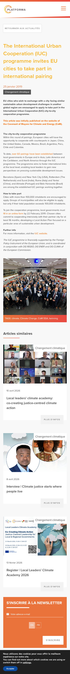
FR (38, 625)
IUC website (41, 233)
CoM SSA (43, 318)
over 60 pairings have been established (32, 154)
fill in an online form (13, 213)
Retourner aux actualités (22, 28)
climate (15, 318)
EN (31, 625)
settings (27, 662)
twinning (53, 318)
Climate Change (28, 318)
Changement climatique (17, 92)
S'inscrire (53, 640)
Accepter (10, 668)
